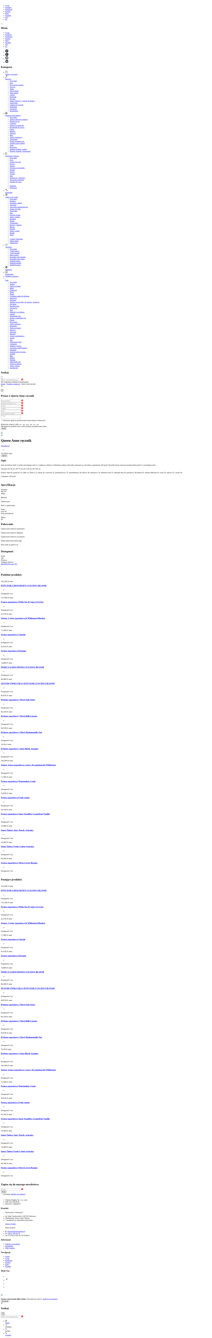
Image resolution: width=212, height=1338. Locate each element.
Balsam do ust (15, 121)
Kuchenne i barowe (12, 156)
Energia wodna (15, 215)
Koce (11, 160)
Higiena (12, 131)
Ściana (12, 221)
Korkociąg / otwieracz (17, 178)
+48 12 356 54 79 (13, 1233)
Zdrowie (13, 133)
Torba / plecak (15, 366)
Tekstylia (8, 247)
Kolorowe (13, 298)
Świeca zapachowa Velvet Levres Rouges (19, 863)
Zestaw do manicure (17, 125)
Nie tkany (13, 304)
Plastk (12, 292)
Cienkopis (13, 344)
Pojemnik (13, 97)
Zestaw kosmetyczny (17, 141)
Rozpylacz (13, 147)
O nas (7, 6)
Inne (11, 83)
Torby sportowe (15, 324)
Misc (11, 135)
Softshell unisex (15, 265)
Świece (12, 164)
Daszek (12, 229)
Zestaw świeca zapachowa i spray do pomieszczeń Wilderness (28, 765)
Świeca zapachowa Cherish (13, 634)
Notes (12, 89)
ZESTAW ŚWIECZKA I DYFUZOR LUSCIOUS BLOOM (28, 683)
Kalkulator (13, 107)
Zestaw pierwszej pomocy (19, 119)
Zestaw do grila (15, 209)
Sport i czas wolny (11, 197)
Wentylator (13, 211)
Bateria (12, 358)
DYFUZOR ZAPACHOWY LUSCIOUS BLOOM (23, 585)
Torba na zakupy (15, 364)
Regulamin (9, 1246)
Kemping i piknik (16, 203)
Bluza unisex (14, 255)
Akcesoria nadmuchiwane (19, 207)
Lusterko (13, 123)
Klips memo (14, 93)
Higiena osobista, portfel (18, 149)
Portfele (12, 354)
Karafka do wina (15, 182)
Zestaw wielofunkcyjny (18, 318)
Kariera (7, 11)
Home (3, 384)
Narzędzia (8, 192)
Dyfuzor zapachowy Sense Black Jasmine (19, 749)
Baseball (13, 219)
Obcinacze (13, 308)
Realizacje (8, 10)
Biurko (12, 227)
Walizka (12, 360)
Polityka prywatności (12, 1244)
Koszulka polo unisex (17, 259)
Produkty (8, 8)
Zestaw (12, 166)
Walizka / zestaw (15, 346)
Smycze (12, 87)
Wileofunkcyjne (15, 362)
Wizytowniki (14, 91)
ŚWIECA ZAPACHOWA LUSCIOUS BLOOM (22, 667)
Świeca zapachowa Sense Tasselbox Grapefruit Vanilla (25, 814)
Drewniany (14, 322)
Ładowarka (14, 103)
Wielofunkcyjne (15, 316)
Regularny (13, 326)
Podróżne (8, 270)
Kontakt (8, 15)
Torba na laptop (15, 286)
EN (6, 17)
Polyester (13, 300)
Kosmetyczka (14, 306)
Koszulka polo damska (18, 257)
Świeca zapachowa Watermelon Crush (18, 781)
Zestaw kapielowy (16, 137)
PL (6, 19)
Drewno (12, 330)
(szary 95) (9, 564)
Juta (11, 340)
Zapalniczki (14, 368)
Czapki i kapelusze (16, 239)
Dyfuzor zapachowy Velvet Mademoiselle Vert (21, 732)
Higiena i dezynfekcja (13, 115)
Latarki (12, 314)
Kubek (12, 172)
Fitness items (14, 241)
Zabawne (13, 332)
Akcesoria (13, 109)
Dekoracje (13, 188)
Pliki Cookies (10, 1248)
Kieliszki (13, 186)
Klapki (12, 233)
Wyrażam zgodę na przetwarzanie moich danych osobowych (24, 420)
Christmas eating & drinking (19, 296)
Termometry (14, 223)
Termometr (13, 139)
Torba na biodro (15, 328)
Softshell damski (15, 263)
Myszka (12, 99)
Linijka (12, 95)
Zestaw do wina (15, 162)
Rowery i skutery (16, 225)
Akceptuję (14, 1194)
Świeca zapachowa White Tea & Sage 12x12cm (22, 602)
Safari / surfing (15, 217)
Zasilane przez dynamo (18, 352)
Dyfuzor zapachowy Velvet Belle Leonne (19, 716)
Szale (11, 145)
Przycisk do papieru (17, 85)
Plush (12, 235)
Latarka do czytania (16, 105)
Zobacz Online (10, 1224)
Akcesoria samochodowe (18, 348)
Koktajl (12, 170)
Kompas (13, 201)
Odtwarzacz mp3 (16, 342)
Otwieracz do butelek (17, 168)
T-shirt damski (15, 253)
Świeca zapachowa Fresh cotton (15, 797)
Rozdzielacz (14, 111)
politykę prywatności (18, 1194)
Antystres (13, 205)
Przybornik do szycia (17, 127)
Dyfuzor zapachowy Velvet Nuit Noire (18, 700)
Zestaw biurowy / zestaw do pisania (22, 101)
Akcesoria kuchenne (17, 180)
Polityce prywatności (50, 1299)
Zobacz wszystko (11, 74)
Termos (12, 174)
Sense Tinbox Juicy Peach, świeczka (17, 830)
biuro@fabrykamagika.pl (16, 1231)
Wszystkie (13, 81)
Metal (12, 288)
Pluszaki (13, 334)
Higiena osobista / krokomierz (20, 151)
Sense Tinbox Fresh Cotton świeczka (17, 846)
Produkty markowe (12, 276)
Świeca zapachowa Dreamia (13, 651)
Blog (7, 13)
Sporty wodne (15, 231)
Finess (12, 129)
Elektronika (14, 243)
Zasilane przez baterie (17, 143)
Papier (12, 294)
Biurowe (8, 79)
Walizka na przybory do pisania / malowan (24, 302)
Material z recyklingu (17, 312)
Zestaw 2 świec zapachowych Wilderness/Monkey (23, 618)
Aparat (12, 338)
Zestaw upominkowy (17, 336)
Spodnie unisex (15, 261)
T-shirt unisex (14, 251)
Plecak (12, 320)
